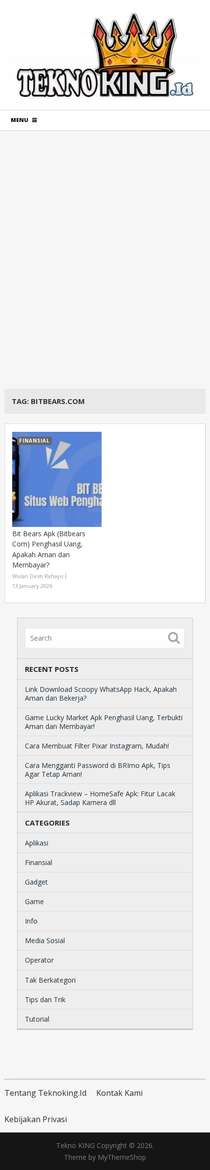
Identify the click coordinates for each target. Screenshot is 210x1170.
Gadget (36, 882)
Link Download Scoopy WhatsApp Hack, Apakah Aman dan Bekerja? (101, 694)
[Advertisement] (105, 259)
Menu (19, 119)
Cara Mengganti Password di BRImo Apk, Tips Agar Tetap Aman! (97, 770)
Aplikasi (36, 842)
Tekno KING (75, 1145)
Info (31, 921)
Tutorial (37, 1019)
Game (34, 901)
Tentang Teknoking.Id (45, 1093)
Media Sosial (45, 940)
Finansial (38, 862)
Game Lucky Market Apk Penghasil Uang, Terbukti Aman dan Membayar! (104, 722)
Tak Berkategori (50, 980)
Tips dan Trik (45, 999)
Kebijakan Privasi (35, 1119)
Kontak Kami (119, 1093)
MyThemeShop (122, 1157)
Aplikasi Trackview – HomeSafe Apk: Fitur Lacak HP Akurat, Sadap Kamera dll (100, 798)
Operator (39, 960)
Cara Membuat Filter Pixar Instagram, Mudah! (97, 745)
